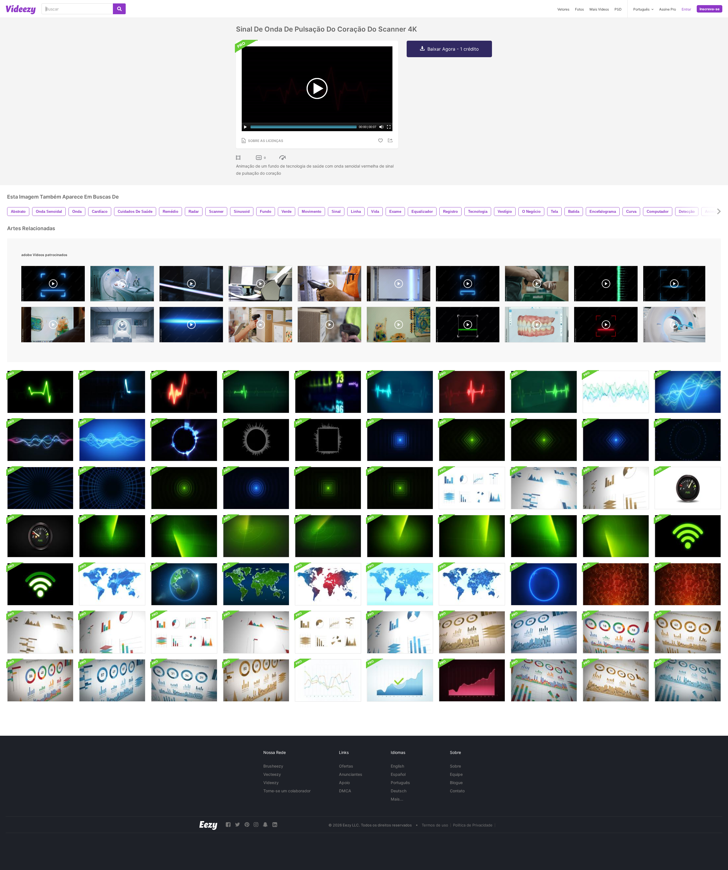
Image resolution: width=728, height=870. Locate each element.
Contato (457, 790)
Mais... (397, 799)
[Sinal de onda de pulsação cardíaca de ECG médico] (112, 392)
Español (398, 774)
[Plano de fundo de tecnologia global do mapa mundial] (328, 584)
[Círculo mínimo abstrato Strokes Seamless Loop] (184, 488)
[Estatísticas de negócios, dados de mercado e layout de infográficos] (472, 632)
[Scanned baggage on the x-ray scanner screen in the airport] (53, 326)
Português (400, 782)
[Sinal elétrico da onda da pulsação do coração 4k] (40, 392)
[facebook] (228, 824)
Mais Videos (599, 9)
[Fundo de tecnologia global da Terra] (184, 584)
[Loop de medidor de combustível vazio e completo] (688, 488)
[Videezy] (21, 9)
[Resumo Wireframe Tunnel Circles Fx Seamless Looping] (112, 488)
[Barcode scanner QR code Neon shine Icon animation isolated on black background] (53, 285)
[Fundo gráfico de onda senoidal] (616, 392)
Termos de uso (435, 825)
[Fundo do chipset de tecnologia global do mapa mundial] (472, 584)
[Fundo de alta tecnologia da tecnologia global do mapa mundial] (256, 584)
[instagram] (256, 824)
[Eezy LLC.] (208, 824)
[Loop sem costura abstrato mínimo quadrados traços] (400, 440)
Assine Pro (667, 9)
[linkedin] (274, 824)
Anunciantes (350, 774)
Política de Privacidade (473, 825)
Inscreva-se (709, 9)
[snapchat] (265, 824)
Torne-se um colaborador (287, 790)
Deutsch (398, 790)
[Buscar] (119, 8)
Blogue (456, 782)
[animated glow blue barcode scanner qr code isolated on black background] (674, 285)
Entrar (686, 9)
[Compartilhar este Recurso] (391, 140)
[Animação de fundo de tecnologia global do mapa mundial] (112, 584)
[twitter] (237, 824)
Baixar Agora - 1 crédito (453, 49)
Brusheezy (273, 766)
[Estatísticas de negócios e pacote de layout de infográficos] (472, 488)
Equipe (456, 774)
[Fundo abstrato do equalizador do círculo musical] (184, 440)
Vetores (563, 9)
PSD (618, 9)
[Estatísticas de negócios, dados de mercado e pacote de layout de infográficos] (544, 680)
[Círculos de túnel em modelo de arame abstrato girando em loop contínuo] (40, 488)
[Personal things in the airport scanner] (398, 326)
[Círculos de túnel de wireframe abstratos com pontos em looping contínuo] (688, 440)
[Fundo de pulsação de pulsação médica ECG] (256, 392)
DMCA (345, 790)
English (397, 766)
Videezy (271, 782)
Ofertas (346, 766)
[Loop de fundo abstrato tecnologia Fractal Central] (688, 584)
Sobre (455, 766)
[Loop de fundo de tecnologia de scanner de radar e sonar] (112, 536)
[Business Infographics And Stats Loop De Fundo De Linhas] (688, 392)
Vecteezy (272, 774)
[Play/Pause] (245, 127)
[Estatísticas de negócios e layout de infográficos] (328, 680)
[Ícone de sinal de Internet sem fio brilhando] (688, 536)
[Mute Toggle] (381, 127)
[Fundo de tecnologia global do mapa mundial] (400, 584)
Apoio (344, 782)
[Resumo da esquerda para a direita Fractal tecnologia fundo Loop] (616, 584)
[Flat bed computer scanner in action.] (191, 285)
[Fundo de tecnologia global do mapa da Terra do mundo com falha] (544, 584)
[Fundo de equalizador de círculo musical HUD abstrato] (256, 440)
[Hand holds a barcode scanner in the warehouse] (329, 326)
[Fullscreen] (388, 127)
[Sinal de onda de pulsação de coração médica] (184, 392)
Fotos (579, 9)
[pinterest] (247, 824)
